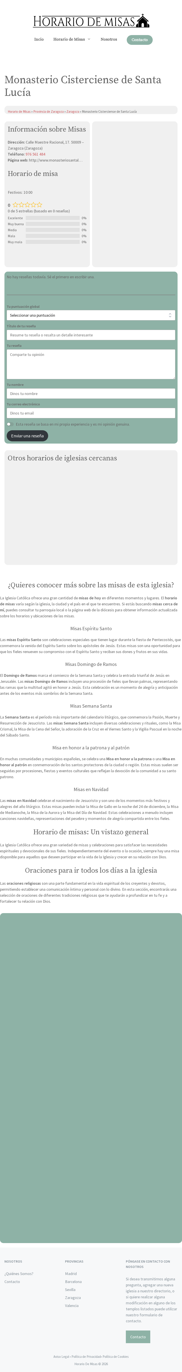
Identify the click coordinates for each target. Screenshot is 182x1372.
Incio (39, 39)
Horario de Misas (69, 39)
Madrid (71, 1273)
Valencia (72, 1305)
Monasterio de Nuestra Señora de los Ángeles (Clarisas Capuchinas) (66, 493)
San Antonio (18, 535)
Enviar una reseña (27, 435)
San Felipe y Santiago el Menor (34, 483)
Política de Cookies (116, 1356)
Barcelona (73, 1281)
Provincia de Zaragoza (48, 111)
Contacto (140, 39)
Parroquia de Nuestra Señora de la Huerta (43, 546)
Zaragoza (73, 111)
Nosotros (109, 39)
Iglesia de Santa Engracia (29, 504)
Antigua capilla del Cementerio (34, 473)
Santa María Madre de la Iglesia (34, 556)
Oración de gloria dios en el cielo (91, 1237)
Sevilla (70, 1289)
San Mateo (17, 514)
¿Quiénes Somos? (18, 1273)
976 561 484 (35, 154)
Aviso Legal (61, 1356)
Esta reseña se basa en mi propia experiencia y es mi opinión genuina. (73, 424)
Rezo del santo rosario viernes (91, 1127)
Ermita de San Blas (24, 525)
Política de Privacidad (86, 1356)
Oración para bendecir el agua (91, 1018)
